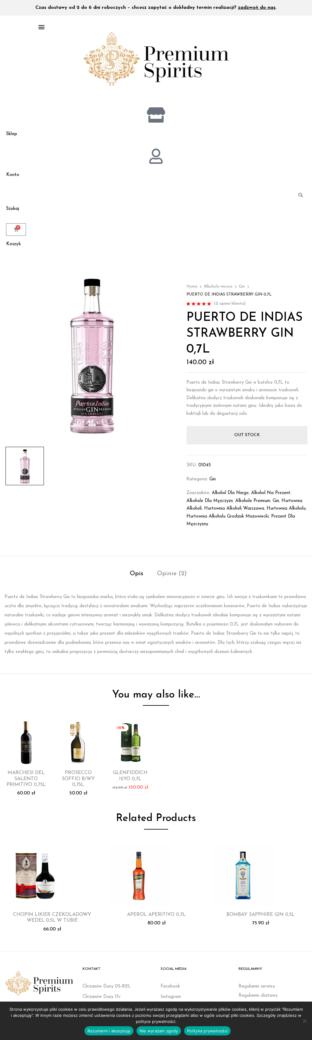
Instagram (171, 997)
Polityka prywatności (207, 1030)
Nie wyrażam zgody (159, 1030)
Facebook (170, 986)
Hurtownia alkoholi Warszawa (234, 508)
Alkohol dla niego (230, 493)
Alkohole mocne (218, 287)
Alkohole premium (252, 501)
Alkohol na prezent (270, 493)
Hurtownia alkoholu (286, 508)
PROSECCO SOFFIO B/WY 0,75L (78, 778)
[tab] (136, 574)
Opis (136, 574)
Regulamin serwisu (257, 986)
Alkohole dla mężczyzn (209, 501)
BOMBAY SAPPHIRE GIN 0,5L (260, 914)
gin (276, 501)
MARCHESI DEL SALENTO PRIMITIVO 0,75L (26, 778)
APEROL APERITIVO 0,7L (156, 914)
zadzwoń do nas (256, 7)
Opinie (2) (172, 574)
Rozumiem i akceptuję (108, 1030)
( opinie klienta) (230, 303)
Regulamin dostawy (258, 995)
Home (191, 287)
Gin (242, 287)
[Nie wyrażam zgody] (304, 1021)
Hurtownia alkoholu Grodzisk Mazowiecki (227, 516)
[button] (41, 27)
